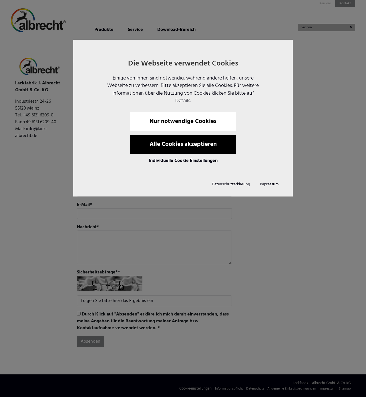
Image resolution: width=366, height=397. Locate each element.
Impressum (269, 184)
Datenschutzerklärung (231, 184)
